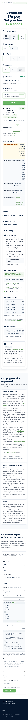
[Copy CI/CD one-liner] (22, 279)
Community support (20, 3)
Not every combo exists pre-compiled (12, 83)
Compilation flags (8, 628)
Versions (5, 502)
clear (23, 595)
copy (17, 125)
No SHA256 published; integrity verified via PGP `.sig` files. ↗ (20, 201)
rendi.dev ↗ (12, 703)
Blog (3, 710)
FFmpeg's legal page (19, 441)
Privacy (15, 716)
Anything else (6, 659)
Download (14, 103)
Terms (19, 716)
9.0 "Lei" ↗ (13, 135)
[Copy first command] (22, 330)
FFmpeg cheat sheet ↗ (16, 349)
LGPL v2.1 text (20, 431)
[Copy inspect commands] (22, 301)
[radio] (6, 37)
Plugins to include (7, 596)
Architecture (6, 567)
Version (12, 588)
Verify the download (11, 291)
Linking (5, 581)
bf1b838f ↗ (15, 133)
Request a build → (9, 691)
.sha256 (12, 283)
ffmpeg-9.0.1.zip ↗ (7, 115)
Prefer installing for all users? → (13, 260)
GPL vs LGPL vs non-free (10, 392)
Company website (10, 680)
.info (11, 287)
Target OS (6, 561)
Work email (6, 674)
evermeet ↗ (16, 131)
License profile (6, 574)
